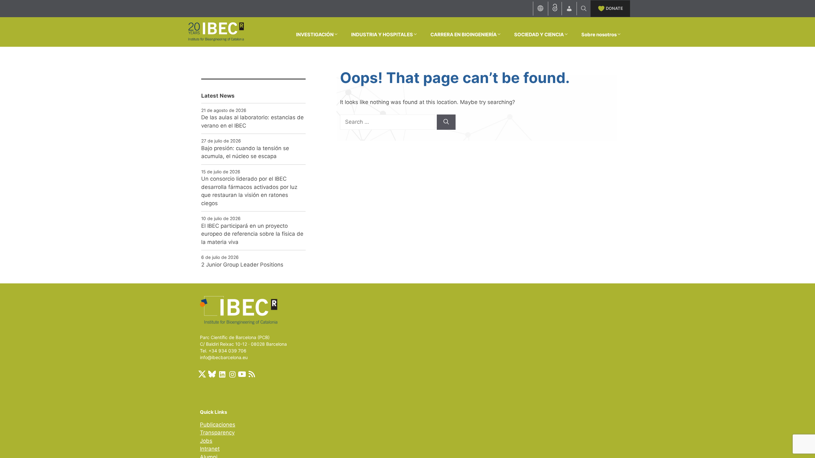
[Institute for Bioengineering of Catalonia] (215, 31)
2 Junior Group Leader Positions (242, 264)
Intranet (210, 449)
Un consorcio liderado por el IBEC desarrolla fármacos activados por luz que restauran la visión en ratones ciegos (249, 191)
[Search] (446, 122)
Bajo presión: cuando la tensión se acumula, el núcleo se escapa (245, 152)
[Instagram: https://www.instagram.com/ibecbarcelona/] (232, 374)
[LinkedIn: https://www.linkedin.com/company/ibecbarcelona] (222, 374)
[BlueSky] (212, 374)
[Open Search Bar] (583, 8)
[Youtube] (242, 374)
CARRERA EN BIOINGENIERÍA (463, 34)
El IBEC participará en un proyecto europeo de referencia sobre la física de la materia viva (252, 234)
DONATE (614, 8)
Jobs (206, 441)
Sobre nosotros (599, 34)
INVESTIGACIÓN (315, 34)
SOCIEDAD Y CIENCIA (539, 34)
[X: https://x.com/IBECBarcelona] (202, 374)
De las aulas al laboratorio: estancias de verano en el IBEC (252, 121)
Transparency (217, 432)
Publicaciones (217, 424)
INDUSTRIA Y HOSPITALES (382, 34)
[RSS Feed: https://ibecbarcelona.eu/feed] (252, 374)
